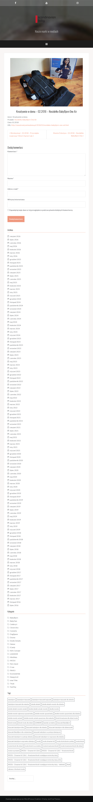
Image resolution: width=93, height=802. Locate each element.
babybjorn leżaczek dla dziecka (63, 700)
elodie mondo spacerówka (44, 714)
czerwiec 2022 (15, 394)
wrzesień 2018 (15, 543)
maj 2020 (13, 477)
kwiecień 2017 (15, 595)
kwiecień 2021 (15, 441)
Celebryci (13, 624)
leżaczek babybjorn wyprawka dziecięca (21, 741)
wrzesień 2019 (15, 503)
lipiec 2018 (14, 549)
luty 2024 (13, 332)
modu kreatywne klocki (51, 746)
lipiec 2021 (14, 431)
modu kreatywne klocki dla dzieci (72, 746)
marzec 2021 (15, 444)
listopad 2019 (15, 497)
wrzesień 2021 (15, 424)
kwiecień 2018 (15, 559)
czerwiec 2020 (15, 474)
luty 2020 (13, 487)
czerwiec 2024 (15, 319)
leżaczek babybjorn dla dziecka (36, 727)
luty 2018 (13, 566)
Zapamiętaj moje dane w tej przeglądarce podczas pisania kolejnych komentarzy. (41, 210)
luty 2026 (13, 256)
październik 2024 (16, 305)
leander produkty (49, 723)
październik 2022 (16, 381)
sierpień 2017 (15, 586)
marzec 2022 (15, 404)
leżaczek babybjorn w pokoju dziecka (20, 737)
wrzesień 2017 (15, 582)
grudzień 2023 (15, 338)
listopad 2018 (15, 536)
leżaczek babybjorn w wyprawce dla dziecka (49, 737)
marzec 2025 (15, 289)
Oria (43, 799)
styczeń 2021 (15, 450)
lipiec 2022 (14, 391)
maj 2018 (13, 556)
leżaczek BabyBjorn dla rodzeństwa (20, 732)
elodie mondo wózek (15, 718)
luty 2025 (13, 292)
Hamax (12, 644)
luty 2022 (13, 408)
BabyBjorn (14, 618)
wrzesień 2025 (15, 269)
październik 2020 (16, 460)
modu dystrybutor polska (65, 741)
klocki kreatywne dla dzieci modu (67, 718)
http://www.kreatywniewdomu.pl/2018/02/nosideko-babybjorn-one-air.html (40, 125)
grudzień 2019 (15, 493)
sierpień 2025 (15, 273)
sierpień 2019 (15, 506)
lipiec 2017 (14, 589)
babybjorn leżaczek (23, 700)
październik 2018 (16, 539)
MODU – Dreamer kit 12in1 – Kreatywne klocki (57, 751)
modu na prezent (13, 751)
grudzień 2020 (15, 454)
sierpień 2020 (15, 467)
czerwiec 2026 (15, 243)
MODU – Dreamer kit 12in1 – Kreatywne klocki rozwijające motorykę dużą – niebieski (36, 764)
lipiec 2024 (14, 315)
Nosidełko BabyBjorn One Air (25, 120)
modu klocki (80, 741)
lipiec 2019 (14, 510)
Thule (12, 684)
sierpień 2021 (15, 427)
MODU (12, 661)
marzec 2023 (15, 365)
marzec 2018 (15, 562)
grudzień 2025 (15, 259)
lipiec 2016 (14, 605)
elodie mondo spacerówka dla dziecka (67, 714)
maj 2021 (13, 437)
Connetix (13, 631)
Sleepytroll (14, 677)
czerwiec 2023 (15, 358)
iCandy (12, 647)
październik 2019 (16, 500)
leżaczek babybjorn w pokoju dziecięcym (47, 732)
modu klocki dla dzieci (15, 746)
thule (68, 764)
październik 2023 (16, 345)
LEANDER (14, 654)
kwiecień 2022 (15, 401)
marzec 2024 (15, 329)
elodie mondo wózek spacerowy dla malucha (39, 718)
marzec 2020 (15, 483)
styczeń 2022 (15, 411)
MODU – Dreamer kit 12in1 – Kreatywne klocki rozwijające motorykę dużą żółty (34, 760)
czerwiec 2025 (15, 279)
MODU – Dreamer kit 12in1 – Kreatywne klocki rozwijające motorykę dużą (33, 755)
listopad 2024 (15, 302)
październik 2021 (16, 421)
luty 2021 (13, 447)
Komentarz (12, 151)
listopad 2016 (15, 602)
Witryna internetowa (15, 199)
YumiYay (13, 687)
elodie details (35, 704)
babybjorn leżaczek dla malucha (18, 704)
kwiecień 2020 (15, 480)
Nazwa (10, 178)
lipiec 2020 (14, 470)
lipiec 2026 (14, 240)
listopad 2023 (15, 342)
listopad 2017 (15, 576)
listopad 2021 (15, 418)
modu (39, 741)
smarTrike (13, 680)
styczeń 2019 (15, 530)
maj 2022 (13, 398)
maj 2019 (13, 516)
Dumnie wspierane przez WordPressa (20, 799)
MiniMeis (13, 657)
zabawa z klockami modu (16, 769)
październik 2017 (16, 579)
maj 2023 (13, 361)
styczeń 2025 (15, 296)
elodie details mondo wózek (17, 709)
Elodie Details (15, 641)
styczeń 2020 (15, 490)
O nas (12, 667)
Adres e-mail (12, 189)
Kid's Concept (15, 651)
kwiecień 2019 (15, 520)
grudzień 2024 (15, 299)
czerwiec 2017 (15, 592)
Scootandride (15, 674)
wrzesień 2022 (15, 385)
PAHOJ (12, 670)
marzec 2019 (15, 523)
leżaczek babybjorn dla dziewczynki (61, 727)
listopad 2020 (15, 457)
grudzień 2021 (15, 414)
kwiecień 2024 (15, 325)
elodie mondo (54, 709)
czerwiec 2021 (15, 434)
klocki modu (12, 723)
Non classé (14, 664)
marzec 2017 (15, 599)
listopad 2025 (15, 263)
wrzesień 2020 (15, 464)
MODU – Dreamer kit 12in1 (31, 751)
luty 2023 (13, 368)
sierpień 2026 (15, 236)
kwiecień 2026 (15, 249)
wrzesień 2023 (15, 348)
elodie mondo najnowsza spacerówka (20, 714)
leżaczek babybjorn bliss (16, 727)
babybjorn (11, 700)
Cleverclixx (14, 628)
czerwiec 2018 (15, 553)
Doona (12, 637)
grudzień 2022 (15, 375)
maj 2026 (13, 246)
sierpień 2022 (15, 388)
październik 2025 (16, 266)
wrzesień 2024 (15, 309)
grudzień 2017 (15, 572)
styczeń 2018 (15, 569)
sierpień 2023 (15, 352)
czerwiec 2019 (15, 513)
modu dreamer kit (49, 741)
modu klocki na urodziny (33, 746)
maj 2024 (13, 322)
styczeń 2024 (15, 335)
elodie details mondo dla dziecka (53, 704)
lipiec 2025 (14, 276)
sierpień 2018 (15, 546)
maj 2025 (13, 282)
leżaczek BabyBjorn (63, 723)
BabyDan (13, 621)
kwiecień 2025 (15, 286)
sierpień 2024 (15, 312)
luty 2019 (13, 526)
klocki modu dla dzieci (25, 723)
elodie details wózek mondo (38, 709)
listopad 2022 (15, 378)
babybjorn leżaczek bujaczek (41, 700)
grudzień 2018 (15, 533)
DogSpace (14, 634)
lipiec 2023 (14, 355)
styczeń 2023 (15, 371)
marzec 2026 (15, 253)
